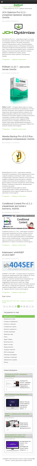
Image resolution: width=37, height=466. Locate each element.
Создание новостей (9, 349)
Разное (6, 362)
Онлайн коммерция (9, 331)
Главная (4, 6)
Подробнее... (7, 59)
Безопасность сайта (9, 319)
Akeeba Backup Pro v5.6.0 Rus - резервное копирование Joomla (18, 137)
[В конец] (32, 306)
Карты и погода (8, 344)
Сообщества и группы (10, 326)
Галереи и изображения (11, 321)
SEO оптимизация (9, 352)
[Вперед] (30, 306)
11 (24, 306)
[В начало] (4, 306)
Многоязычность (8, 342)
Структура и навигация (10, 357)
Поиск (5, 336)
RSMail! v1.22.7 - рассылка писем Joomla (16, 68)
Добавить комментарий (19, 59)
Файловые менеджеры (10, 354)
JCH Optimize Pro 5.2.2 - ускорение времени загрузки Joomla (16, 15)
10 (21, 306)
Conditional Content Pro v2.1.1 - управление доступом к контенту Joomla (17, 206)
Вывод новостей (8, 347)
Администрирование (14, 6)
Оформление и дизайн (10, 359)
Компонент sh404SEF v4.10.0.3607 (13, 253)
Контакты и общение (10, 324)
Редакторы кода (8, 334)
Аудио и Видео (8, 339)
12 (27, 306)
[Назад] (7, 306)
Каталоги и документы (10, 329)
